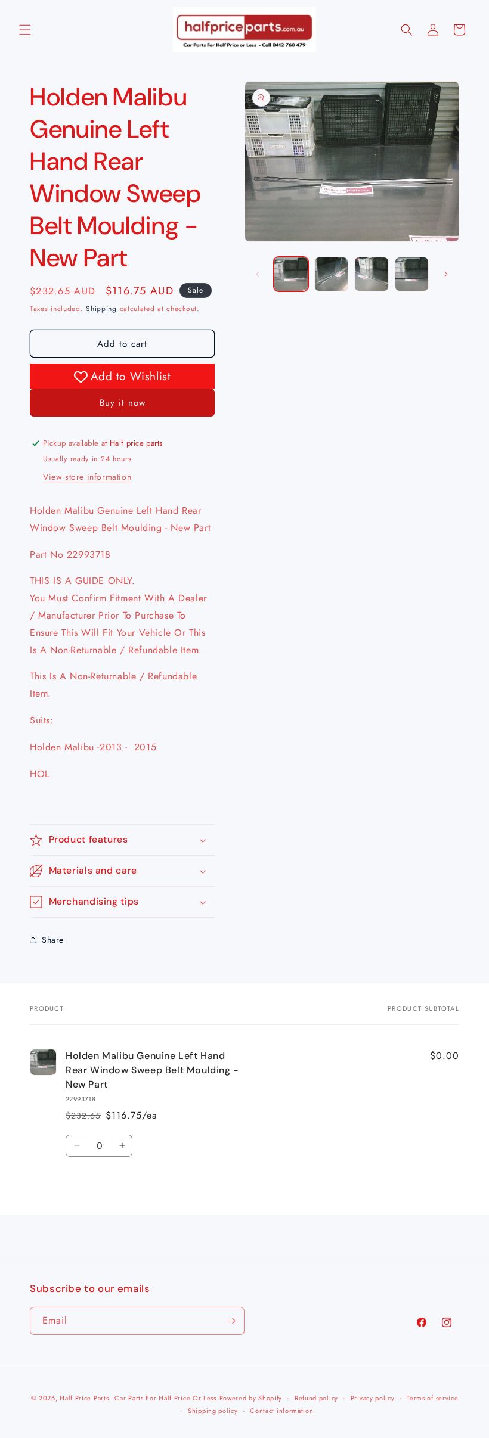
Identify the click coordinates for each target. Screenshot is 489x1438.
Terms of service (432, 1398)
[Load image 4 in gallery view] (412, 274)
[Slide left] (257, 274)
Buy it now (123, 402)
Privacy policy (373, 1398)
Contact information (281, 1410)
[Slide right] (446, 274)
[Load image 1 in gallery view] (291, 274)
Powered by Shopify (251, 1398)
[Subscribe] (231, 1321)
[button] (25, 30)
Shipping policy (213, 1410)
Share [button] (53, 940)
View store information (87, 477)
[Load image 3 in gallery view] (371, 274)
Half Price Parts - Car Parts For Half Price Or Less (138, 1398)
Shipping (101, 308)
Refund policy (316, 1398)
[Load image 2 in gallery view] (331, 274)
